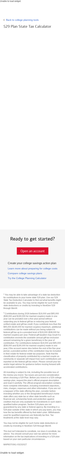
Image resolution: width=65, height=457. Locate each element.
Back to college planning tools (22, 20)
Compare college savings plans (25, 273)
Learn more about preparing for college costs (32, 268)
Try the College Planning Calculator (27, 278)
